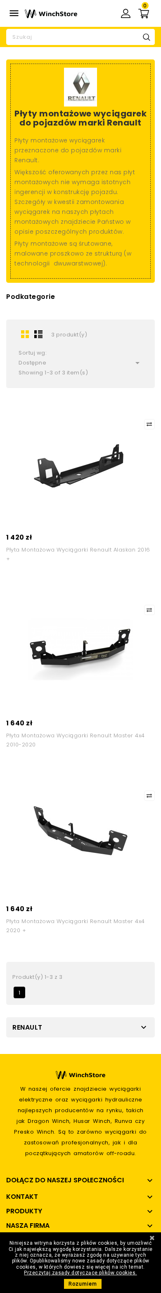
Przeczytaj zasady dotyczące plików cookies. (80, 1273)
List (38, 334)
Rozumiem (83, 1284)
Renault (27, 1027)
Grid (25, 334)
